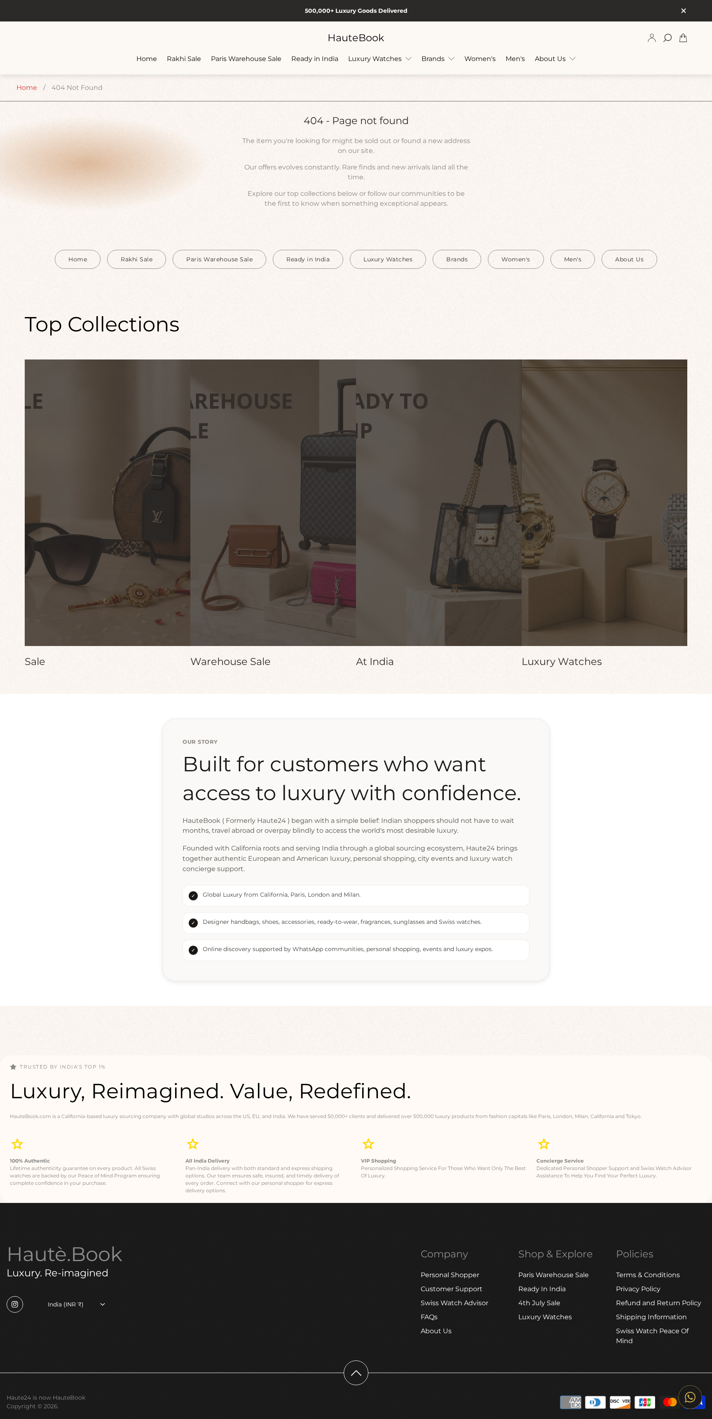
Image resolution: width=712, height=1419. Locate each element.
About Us (629, 259)
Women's (515, 259)
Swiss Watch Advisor (454, 1303)
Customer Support (451, 1289)
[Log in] (652, 38)
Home (26, 88)
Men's (573, 259)
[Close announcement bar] (683, 11)
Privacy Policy (638, 1289)
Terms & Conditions (648, 1275)
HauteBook (356, 38)
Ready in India (308, 259)
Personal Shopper (450, 1275)
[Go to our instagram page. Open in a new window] (15, 1304)
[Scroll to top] (356, 1372)
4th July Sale (539, 1303)
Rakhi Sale (136, 259)
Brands (457, 259)
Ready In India (542, 1289)
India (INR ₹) (66, 1304)
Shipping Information (651, 1317)
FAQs (429, 1317)
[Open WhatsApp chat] (690, 1397)
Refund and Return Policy (658, 1303)
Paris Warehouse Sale (219, 259)
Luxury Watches (387, 259)
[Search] (667, 38)
